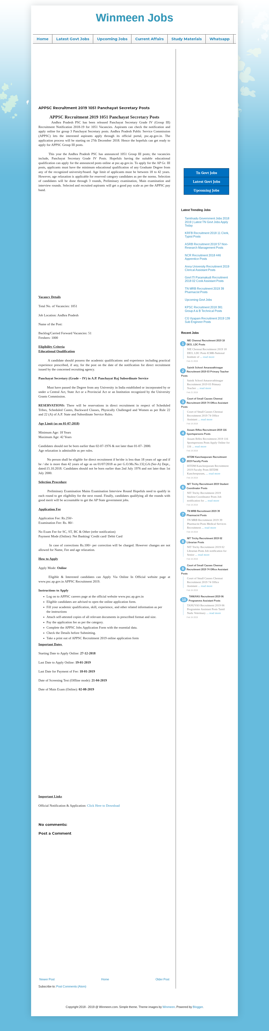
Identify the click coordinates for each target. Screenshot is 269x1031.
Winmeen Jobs (134, 18)
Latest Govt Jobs (72, 39)
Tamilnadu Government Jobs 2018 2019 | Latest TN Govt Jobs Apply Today (207, 222)
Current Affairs (149, 39)
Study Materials (186, 39)
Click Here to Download (103, 805)
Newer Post (47, 979)
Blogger (198, 1007)
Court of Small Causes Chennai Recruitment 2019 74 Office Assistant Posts (204, 402)
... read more (207, 356)
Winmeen (168, 1007)
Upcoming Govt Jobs (198, 299)
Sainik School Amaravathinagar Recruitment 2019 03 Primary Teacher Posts (205, 371)
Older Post (162, 979)
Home (42, 39)
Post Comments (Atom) (71, 986)
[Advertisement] (104, 74)
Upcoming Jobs (112, 39)
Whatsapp (220, 39)
